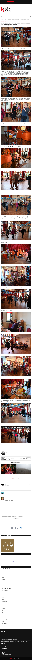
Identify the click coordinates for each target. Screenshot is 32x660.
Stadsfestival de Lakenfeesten (6, 617)
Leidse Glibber (10, 658)
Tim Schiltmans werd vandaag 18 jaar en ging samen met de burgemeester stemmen (15, 641)
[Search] (30, 16)
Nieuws (3, 603)
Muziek (5, 19)
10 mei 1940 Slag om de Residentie (6, 568)
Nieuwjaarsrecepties (4, 601)
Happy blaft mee (4, 581)
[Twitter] (14, 2)
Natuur (3, 599)
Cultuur (3, 577)
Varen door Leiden (4, 623)
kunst (2, 584)
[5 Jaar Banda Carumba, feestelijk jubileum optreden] (8, 469)
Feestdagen (3, 579)
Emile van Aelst (7, 25)
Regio (2, 612)
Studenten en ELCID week (5, 619)
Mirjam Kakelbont (3, 639)
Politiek (3, 606)
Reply (30, 484)
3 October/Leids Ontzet (5, 570)
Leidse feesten (4, 592)
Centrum (3, 573)
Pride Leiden (3, 608)
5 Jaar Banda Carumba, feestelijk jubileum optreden (8, 475)
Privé (2, 610)
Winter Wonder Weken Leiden (6, 625)
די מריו (5, 484)
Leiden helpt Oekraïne (5, 590)
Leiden (3, 586)
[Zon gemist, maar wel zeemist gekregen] (23, 469)
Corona (3, 575)
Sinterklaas (3, 614)
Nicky (5, 497)
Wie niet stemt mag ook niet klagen (8, 637)
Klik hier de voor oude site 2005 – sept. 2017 (7, 536)
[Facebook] (13, 2)
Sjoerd (2, 641)
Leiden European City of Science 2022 (7, 588)
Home (2, 19)
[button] (14, 1)
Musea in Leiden (4, 595)
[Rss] (18, 2)
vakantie (3, 621)
